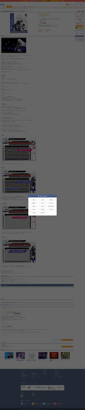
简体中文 (51, 199)
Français (42, 206)
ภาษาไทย (33, 212)
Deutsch (34, 206)
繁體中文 (34, 203)
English (42, 199)
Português (42, 209)
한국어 (43, 203)
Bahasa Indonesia (51, 206)
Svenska (51, 209)
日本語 (34, 199)
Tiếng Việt (42, 212)
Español (51, 203)
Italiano (34, 209)
